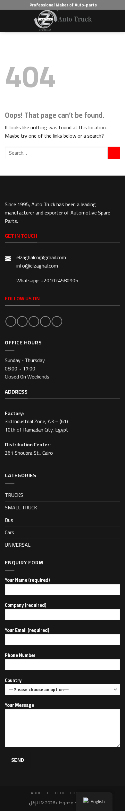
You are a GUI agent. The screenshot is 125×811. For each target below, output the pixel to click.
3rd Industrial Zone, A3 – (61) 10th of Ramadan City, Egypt (36, 425)
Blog (60, 793)
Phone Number (20, 656)
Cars (9, 532)
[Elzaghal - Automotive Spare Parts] (62, 21)
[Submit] (114, 153)
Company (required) (25, 605)
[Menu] (9, 21)
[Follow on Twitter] (34, 321)
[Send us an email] (45, 321)
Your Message (19, 705)
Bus (9, 520)
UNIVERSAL (17, 545)
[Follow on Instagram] (22, 321)
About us (41, 793)
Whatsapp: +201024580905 (47, 280)
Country (13, 681)
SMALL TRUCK (21, 507)
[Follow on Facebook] (10, 321)
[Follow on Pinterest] (57, 321)
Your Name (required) (27, 580)
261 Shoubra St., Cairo (29, 453)
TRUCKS (14, 495)
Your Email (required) (27, 630)
